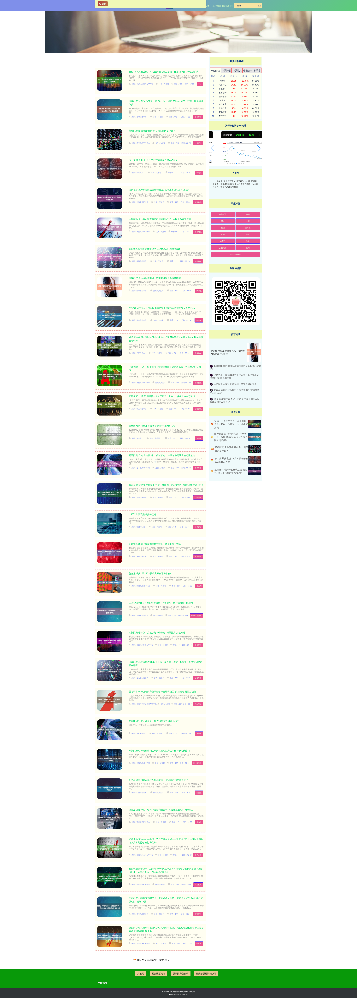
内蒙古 (222, 241)
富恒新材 (222, 88)
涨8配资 (199, 973)
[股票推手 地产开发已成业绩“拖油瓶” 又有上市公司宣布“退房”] (254, 471)
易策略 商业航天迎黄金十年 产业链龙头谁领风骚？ (154, 721)
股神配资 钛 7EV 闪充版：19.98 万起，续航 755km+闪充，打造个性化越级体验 (230, 437)
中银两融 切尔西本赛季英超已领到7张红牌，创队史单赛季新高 (160, 219)
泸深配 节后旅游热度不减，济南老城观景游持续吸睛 (155, 278)
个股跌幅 (226, 70)
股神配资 (198, 117)
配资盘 (199, 792)
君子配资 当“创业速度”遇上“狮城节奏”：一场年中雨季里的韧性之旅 (162, 455)
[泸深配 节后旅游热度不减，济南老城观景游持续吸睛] (254, 352)
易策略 (199, 733)
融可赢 (247, 227)
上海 (248, 221)
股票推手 (198, 202)
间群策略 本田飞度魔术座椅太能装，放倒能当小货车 (155, 543)
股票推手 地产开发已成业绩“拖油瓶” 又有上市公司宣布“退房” (159, 189)
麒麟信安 (222, 92)
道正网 (199, 943)
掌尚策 (199, 172)
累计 (223, 221)
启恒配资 (198, 645)
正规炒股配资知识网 (223, 5)
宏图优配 (198, 409)
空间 (248, 247)
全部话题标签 (235, 254)
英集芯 (222, 100)
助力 (248, 241)
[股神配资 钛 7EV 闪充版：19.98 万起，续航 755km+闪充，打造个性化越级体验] (254, 437)
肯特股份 (222, 108)
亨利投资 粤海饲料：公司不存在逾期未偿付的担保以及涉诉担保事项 (162, 986)
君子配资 (198, 468)
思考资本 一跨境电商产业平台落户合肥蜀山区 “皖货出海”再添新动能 (162, 691)
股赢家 (199, 822)
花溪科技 (222, 84)
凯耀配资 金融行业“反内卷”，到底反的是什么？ (152, 130)
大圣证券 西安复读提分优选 (142, 514)
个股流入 (237, 70)
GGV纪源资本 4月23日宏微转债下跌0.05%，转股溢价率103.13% (161, 602)
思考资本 (198, 704)
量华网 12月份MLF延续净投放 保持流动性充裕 (152, 425)
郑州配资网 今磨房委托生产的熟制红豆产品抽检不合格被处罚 (159, 750)
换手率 (257, 70)
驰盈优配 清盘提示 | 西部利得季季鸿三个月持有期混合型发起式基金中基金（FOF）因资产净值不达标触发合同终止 (165, 870)
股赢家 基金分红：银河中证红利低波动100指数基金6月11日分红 (161, 809)
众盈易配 (198, 497)
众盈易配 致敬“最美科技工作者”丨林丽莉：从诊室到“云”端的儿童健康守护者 (166, 484)
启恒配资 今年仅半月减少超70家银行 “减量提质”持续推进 (157, 632)
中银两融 (198, 231)
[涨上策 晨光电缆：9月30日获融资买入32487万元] (254, 460)
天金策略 (222, 247)
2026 (223, 234)
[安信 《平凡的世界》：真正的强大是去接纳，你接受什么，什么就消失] (254, 424)
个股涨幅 (215, 70)
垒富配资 (198, 914)
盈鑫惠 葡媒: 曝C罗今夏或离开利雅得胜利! (150, 573)
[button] (212, 148)
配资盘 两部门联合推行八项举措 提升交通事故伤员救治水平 (158, 780)
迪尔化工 (222, 104)
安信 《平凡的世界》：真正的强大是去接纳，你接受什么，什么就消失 (164, 71)
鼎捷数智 (222, 96)
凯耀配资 (198, 143)
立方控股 (222, 115)
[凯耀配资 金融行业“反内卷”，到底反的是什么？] (254, 449)
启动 (248, 214)
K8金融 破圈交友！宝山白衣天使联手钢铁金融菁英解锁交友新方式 (162, 307)
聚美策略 (198, 353)
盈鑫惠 (199, 586)
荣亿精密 (222, 112)
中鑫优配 (198, 382)
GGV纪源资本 (196, 615)
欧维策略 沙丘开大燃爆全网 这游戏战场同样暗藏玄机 (155, 248)
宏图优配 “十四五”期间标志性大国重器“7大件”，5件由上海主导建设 (162, 396)
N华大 (222, 80)
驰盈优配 (198, 884)
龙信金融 (198, 855)
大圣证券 (198, 527)
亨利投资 (198, 999)
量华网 (199, 438)
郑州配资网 (197, 763)
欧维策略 (198, 261)
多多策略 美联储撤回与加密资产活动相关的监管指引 (235, 367)
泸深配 (199, 291)
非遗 (248, 234)
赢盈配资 (222, 214)
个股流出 (247, 70)
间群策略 (198, 556)
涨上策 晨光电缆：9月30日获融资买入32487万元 (153, 160)
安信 (200, 84)
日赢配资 (198, 678)
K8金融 (199, 320)
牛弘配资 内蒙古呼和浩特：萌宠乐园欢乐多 (235, 384)
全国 (223, 227)
